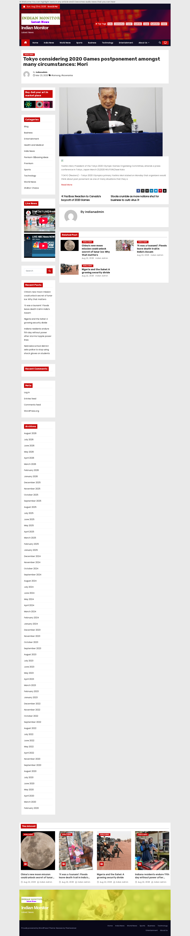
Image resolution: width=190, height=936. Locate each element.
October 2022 (31, 715)
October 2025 (31, 494)
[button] (160, 42)
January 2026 (31, 476)
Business (92, 42)
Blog (26, 126)
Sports (79, 42)
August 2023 (30, 654)
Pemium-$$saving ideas (36, 157)
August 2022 (30, 728)
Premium (28, 163)
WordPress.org (31, 410)
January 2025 (31, 550)
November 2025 (32, 488)
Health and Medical (34, 145)
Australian (155, 24)
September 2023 (32, 648)
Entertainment (126, 42)
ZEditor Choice (31, 187)
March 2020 (30, 801)
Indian (164, 24)
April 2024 (29, 605)
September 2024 (32, 574)
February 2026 (31, 470)
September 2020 (32, 765)
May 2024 (29, 599)
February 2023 (31, 691)
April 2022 (29, 752)
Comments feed (32, 404)
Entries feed (30, 398)
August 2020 (30, 771)
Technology (107, 42)
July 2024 (29, 586)
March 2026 (30, 464)
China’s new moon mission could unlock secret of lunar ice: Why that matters (38, 295)
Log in (27, 392)
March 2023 (30, 685)
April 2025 (29, 531)
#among (55, 75)
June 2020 (29, 783)
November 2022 (32, 709)
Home (35, 42)
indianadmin (41, 72)
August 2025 (30, 507)
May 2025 (29, 525)
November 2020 (32, 758)
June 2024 (29, 593)
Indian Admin (101, 258)
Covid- (129, 24)
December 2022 (32, 703)
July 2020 (28, 777)
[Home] (25, 42)
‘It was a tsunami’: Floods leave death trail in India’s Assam (37, 309)
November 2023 (32, 636)
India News (49, 42)
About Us (143, 42)
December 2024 (32, 556)
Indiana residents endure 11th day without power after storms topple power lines (152, 877)
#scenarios (67, 75)
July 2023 (28, 660)
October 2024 (31, 568)
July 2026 (28, 439)
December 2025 (32, 482)
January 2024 (31, 623)
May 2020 (29, 789)
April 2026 (29, 457)
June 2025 (29, 519)
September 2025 (32, 500)
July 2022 (28, 734)
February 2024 (31, 617)
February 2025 (31, 543)
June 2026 (29, 445)
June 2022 (29, 740)
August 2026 (30, 433)
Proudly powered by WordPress (34, 928)
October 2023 (31, 642)
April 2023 (29, 679)
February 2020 (31, 808)
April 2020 (29, 795)
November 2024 (32, 562)
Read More (66, 184)
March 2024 (30, 611)
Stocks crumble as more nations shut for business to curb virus (135, 198)
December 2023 (32, 629)
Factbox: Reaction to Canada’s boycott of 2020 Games (81, 198)
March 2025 (30, 537)
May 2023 (29, 672)
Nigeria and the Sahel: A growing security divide (96, 271)
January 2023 (31, 697)
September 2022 (32, 722)
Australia (137, 24)
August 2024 (30, 580)
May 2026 (29, 451)
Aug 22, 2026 (88, 258)
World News (65, 42)
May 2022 (29, 746)
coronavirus (119, 24)
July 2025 (28, 513)
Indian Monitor (34, 27)
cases (146, 24)
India (110, 24)
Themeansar (71, 928)
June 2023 (29, 666)
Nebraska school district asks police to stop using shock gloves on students (37, 349)
